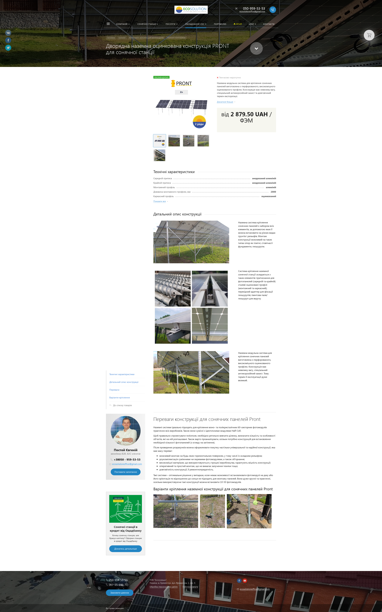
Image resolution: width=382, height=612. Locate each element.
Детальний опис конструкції (123, 381)
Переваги (114, 389)
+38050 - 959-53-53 (127, 459)
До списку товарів (122, 405)
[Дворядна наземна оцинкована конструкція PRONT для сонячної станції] (181, 104)
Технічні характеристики (121, 374)
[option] (125, 520)
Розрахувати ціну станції (125, 541)
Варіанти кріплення (119, 397)
